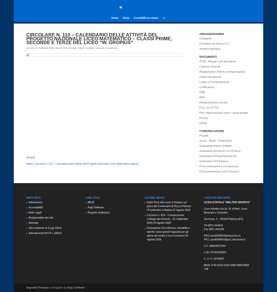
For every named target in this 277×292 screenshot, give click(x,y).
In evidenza (111, 48)
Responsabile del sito (41, 217)
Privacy (203, 118)
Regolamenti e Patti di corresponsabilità (222, 71)
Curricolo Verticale (209, 66)
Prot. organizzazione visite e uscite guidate (223, 112)
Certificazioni (206, 87)
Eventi (81, 48)
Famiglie (89, 48)
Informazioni (35, 202)
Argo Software (96, 207)
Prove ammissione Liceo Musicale (218, 166)
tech (31, 48)
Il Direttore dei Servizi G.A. (214, 43)
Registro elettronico (99, 212)
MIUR (91, 202)
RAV (202, 97)
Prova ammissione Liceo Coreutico (219, 171)
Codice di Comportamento (214, 82)
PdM (202, 92)
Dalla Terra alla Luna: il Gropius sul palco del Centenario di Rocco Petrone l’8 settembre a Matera (169, 206)
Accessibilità (36, 207)
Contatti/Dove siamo (146, 18)
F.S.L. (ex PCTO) (209, 107)
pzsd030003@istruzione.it (225, 235)
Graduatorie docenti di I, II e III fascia (219, 151)
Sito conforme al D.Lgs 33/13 (45, 228)
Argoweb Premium (37, 287)
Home (115, 18)
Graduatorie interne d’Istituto (215, 145)
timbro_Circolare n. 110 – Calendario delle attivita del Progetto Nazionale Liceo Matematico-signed (82, 163)
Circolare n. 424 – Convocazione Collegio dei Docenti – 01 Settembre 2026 (167, 219)
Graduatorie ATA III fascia (213, 161)
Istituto (203, 123)
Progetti (203, 135)
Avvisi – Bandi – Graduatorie (215, 140)
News (126, 18)
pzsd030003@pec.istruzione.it (228, 239)
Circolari (72, 48)
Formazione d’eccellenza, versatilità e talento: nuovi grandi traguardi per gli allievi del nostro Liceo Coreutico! (168, 232)
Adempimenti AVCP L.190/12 (45, 233)
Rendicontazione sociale (213, 102)
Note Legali (35, 212)
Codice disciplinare (210, 77)
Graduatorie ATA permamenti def (217, 156)
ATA (65, 48)
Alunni (59, 48)
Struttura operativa (209, 48)
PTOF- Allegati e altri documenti (217, 61)
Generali (99, 48)
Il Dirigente (205, 38)
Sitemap (33, 222)
